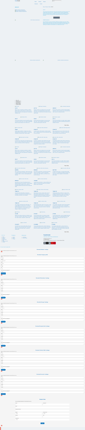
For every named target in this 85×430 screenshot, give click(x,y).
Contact (41, 3)
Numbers (2, 259)
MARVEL (17, 170)
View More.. (67, 125)
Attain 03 (17, 139)
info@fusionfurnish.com (47, 238)
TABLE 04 (17, 203)
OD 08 (35, 118)
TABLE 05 (36, 203)
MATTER (54, 170)
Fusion (17, 0)
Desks (50, 6)
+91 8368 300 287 (46, 239)
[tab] (42, 100)
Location (2, 312)
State (2, 264)
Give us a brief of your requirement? (5, 270)
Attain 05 (55, 139)
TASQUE (35, 180)
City (1, 267)
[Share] (0, 428)
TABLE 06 (55, 203)
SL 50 (16, 108)
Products (40, 1)
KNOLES (16, 180)
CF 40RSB (36, 224)
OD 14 (54, 118)
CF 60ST (35, 213)
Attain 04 (36, 139)
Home (36, 1)
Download (3, 273)
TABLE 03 (55, 191)
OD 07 (16, 118)
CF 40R (16, 213)
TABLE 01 (17, 191)
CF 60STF (17, 224)
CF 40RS (53, 224)
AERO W (54, 108)
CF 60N (54, 213)
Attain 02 (55, 129)
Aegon (16, 129)
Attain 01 (36, 129)
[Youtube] (52, 243)
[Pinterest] (54, 243)
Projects (44, 1)
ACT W (35, 108)
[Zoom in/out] (0, 427)
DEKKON (35, 170)
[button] (61, 1)
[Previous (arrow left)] (0, 429)
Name (2, 256)
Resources (36, 3)
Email (2, 285)
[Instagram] (47, 243)
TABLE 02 (36, 191)
